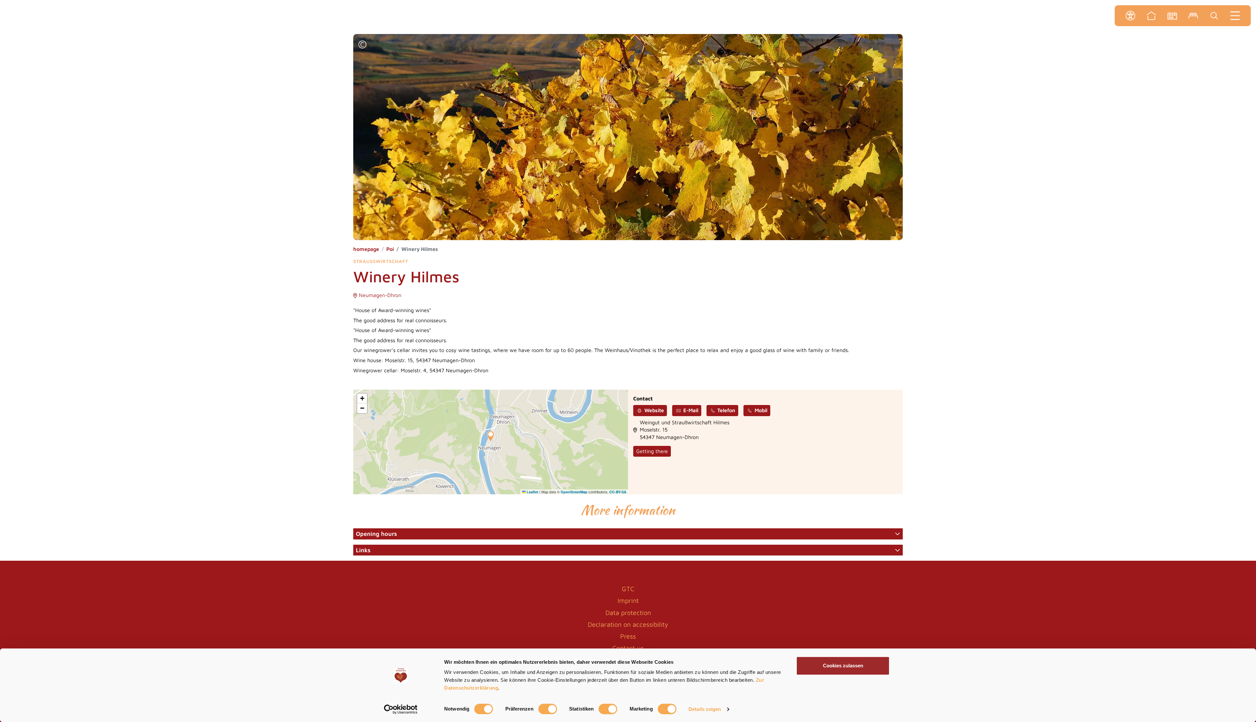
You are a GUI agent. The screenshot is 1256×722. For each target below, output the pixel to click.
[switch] (547, 709)
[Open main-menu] (1235, 15)
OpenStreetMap (574, 491)
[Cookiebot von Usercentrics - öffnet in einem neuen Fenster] (400, 709)
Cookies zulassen (843, 665)
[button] (362, 45)
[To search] (1214, 15)
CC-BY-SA (617, 491)
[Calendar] (1172, 15)
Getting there (652, 451)
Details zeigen (705, 709)
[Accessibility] (1130, 15)
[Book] (1193, 15)
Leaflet (532, 491)
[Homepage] (1151, 15)
